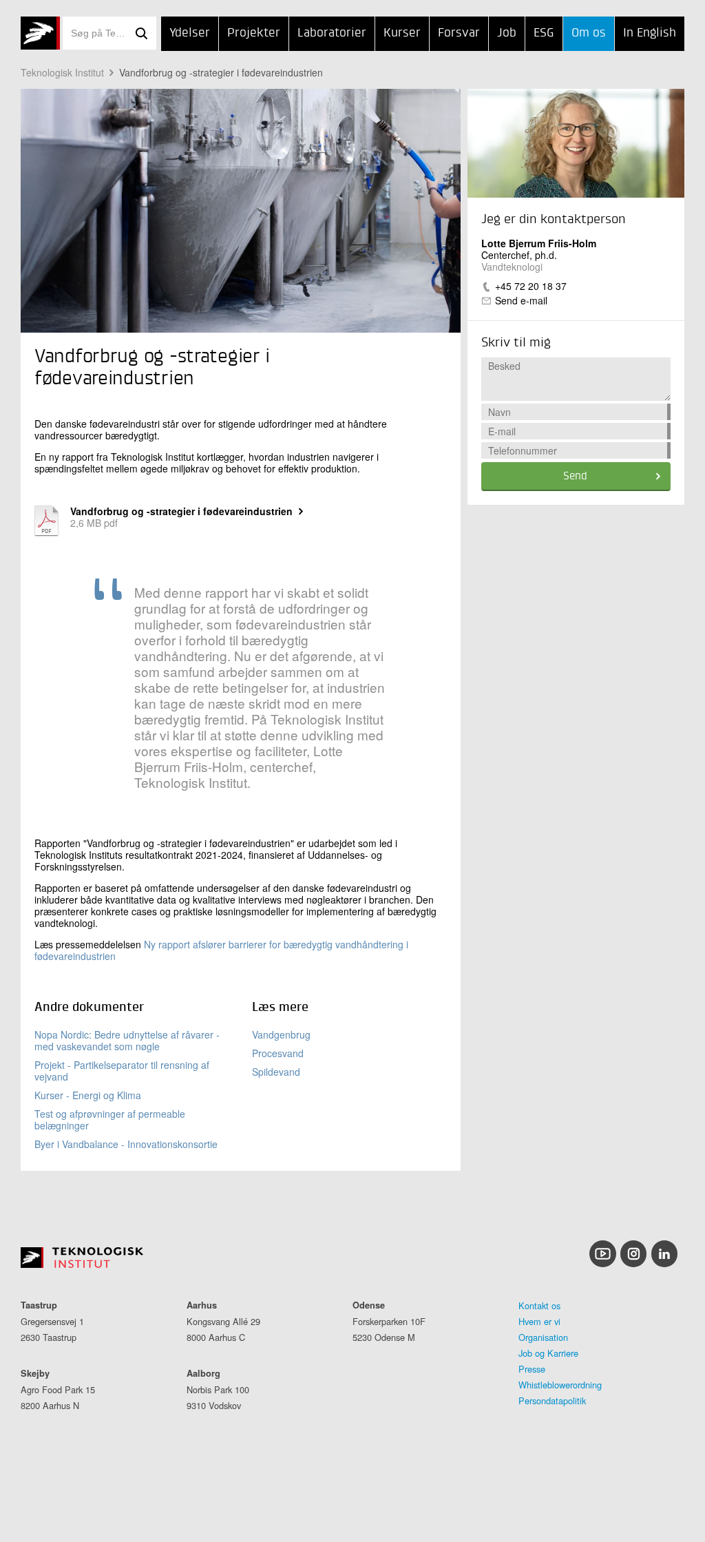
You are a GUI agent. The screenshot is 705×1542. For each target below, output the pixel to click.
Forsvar (459, 33)
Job (506, 33)
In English (649, 33)
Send (575, 476)
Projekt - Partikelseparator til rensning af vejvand (121, 1070)
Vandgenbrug (281, 1034)
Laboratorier (331, 33)
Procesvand (278, 1053)
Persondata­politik (552, 1400)
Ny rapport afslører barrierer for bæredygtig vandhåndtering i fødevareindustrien (221, 950)
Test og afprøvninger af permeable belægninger (109, 1119)
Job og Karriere (548, 1352)
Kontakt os (539, 1305)
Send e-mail (521, 300)
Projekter (253, 33)
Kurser (402, 33)
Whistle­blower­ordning (560, 1384)
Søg (141, 33)
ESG (544, 33)
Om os (588, 33)
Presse (531, 1368)
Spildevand (276, 1072)
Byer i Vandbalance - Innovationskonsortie (126, 1144)
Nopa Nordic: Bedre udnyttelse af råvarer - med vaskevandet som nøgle (127, 1040)
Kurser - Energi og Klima (87, 1095)
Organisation (543, 1337)
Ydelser (189, 33)
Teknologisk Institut (62, 72)
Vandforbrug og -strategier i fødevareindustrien (221, 72)
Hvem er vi (539, 1321)
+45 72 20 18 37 (531, 286)
